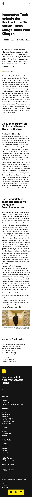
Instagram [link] (5, 446)
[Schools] (10, 492)
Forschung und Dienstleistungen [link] (12, 404)
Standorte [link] (5, 417)
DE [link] (29, 3)
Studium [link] (4, 400)
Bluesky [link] (4, 448)
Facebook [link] (5, 444)
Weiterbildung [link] (6, 402)
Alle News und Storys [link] (9, 11)
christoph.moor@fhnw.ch (10, 361)
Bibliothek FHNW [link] (7, 419)
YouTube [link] (5, 452)
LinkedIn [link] (4, 450)
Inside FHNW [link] (6, 433)
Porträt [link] (4, 412)
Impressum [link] (4, 485)
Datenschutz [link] (5, 483)
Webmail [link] (4, 436)
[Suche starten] (16, 492)
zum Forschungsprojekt (13, 307)
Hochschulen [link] (6, 414)
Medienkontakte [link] (7, 423)
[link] (7, 3)
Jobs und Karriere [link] (8, 421)
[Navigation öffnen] (21, 492)
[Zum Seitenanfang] (4, 371)
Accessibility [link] (5, 487)
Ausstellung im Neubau (12, 293)
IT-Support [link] (5, 431)
